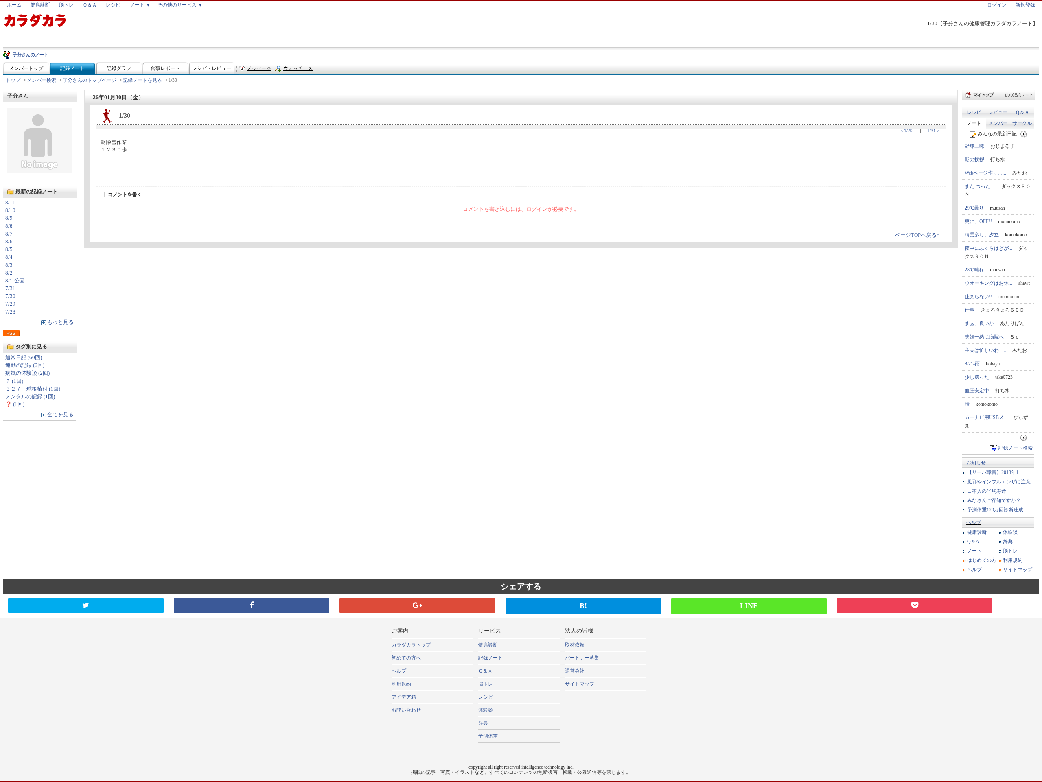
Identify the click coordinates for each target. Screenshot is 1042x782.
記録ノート (72, 68)
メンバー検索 (41, 80)
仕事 (969, 310)
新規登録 (1025, 5)
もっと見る (60, 322)
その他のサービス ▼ (180, 5)
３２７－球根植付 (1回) (32, 389)
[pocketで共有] (914, 605)
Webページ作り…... (985, 173)
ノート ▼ (140, 5)
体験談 (1010, 532)
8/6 (9, 242)
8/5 (9, 249)
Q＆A (973, 541)
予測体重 (488, 736)
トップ (13, 80)
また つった (980, 186)
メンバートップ (26, 68)
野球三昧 (974, 146)
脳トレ (66, 5)
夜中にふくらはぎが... (988, 248)
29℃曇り (974, 208)
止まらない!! (978, 296)
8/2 (9, 273)
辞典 (1008, 541)
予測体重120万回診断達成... (997, 510)
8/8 (9, 226)
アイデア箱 (404, 697)
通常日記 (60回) (23, 357)
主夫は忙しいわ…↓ (985, 350)
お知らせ (976, 462)
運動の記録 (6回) (24, 365)
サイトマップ (1017, 569)
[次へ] (1023, 134)
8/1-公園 (15, 281)
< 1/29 (906, 130)
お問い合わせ (406, 710)
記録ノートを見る (142, 80)
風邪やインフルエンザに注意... (1000, 482)
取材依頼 (574, 645)
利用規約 (1012, 560)
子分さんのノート (30, 54)
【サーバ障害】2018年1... (994, 472)
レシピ (113, 5)
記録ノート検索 (1015, 448)
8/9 (9, 218)
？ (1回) (14, 381)
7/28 (10, 312)
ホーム (14, 5)
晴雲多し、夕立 (982, 235)
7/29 (10, 304)
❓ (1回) (14, 404)
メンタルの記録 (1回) (30, 397)
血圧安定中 (977, 390)
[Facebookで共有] (251, 605)
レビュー (998, 112)
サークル (1022, 123)
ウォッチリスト (298, 70)
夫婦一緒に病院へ (984, 337)
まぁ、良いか (979, 323)
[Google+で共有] (417, 605)
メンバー (998, 123)
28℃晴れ (974, 270)
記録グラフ (119, 68)
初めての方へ (406, 658)
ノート (974, 123)
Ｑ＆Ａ (90, 5)
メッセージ (259, 68)
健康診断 (40, 5)
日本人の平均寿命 (986, 491)
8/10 (10, 210)
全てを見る (60, 414)
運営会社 (574, 671)
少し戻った (977, 377)
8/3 (9, 265)
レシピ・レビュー (211, 68)
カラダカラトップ (411, 645)
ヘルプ (973, 522)
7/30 (10, 296)
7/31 (10, 288)
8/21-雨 (972, 364)
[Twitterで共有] (86, 605)
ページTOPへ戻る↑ (917, 235)
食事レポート (165, 68)
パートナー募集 (582, 658)
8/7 (9, 234)
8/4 (9, 257)
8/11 (10, 202)
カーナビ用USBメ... (986, 417)
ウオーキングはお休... (988, 283)
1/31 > (933, 130)
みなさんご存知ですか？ (994, 500)
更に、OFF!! (978, 221)
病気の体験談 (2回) (27, 373)
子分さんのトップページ (89, 80)
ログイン (997, 5)
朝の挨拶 (974, 159)
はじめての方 (981, 560)
